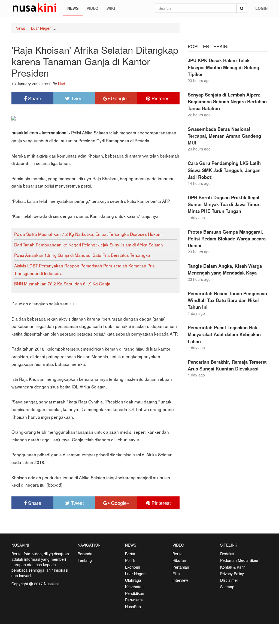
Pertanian (180, 567)
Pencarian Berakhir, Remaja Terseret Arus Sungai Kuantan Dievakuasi (227, 365)
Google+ (120, 98)
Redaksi (227, 553)
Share (34, 98)
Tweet (77, 98)
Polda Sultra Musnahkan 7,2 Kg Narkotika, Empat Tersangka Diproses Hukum (88, 234)
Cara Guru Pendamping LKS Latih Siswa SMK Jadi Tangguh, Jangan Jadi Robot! (224, 170)
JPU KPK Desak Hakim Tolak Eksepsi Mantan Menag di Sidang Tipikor (223, 67)
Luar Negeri (41, 28)
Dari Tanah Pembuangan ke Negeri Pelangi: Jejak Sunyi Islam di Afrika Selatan (88, 245)
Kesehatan (134, 586)
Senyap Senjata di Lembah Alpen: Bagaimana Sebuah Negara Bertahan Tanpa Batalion (227, 101)
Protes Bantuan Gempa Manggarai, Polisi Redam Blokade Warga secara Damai (227, 238)
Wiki (111, 8)
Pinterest (160, 98)
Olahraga (133, 580)
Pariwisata (134, 599)
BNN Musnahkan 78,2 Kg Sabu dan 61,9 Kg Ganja (62, 284)
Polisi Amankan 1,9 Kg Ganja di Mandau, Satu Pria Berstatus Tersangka (82, 255)
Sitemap (227, 586)
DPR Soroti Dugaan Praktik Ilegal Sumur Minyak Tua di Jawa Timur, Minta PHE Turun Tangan (224, 204)
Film (176, 573)
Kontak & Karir (232, 567)
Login (261, 8)
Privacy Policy (232, 573)
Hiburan (179, 560)
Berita (130, 553)
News (72, 8)
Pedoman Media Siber (239, 560)
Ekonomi (132, 567)
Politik (130, 560)
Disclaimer (229, 580)
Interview (180, 580)
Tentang (85, 560)
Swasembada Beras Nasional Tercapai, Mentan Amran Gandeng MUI (224, 136)
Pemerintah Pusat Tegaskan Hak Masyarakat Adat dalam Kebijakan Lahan (224, 334)
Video (92, 8)
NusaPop (133, 606)
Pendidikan (134, 593)
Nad (61, 83)
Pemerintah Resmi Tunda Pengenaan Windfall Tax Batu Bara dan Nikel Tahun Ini (227, 300)
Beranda (85, 553)
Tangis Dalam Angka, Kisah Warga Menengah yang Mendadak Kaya (225, 269)
